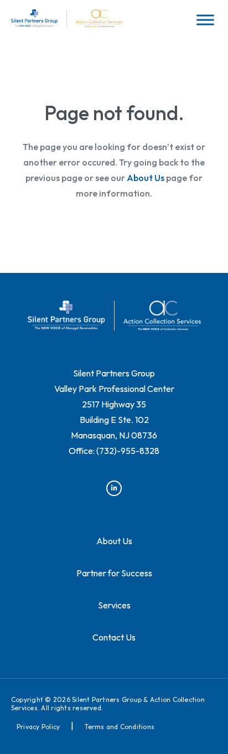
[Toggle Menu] (205, 19)
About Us (145, 177)
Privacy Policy (38, 726)
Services (114, 605)
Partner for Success (114, 573)
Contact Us (114, 637)
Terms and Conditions (119, 726)
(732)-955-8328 (127, 450)
